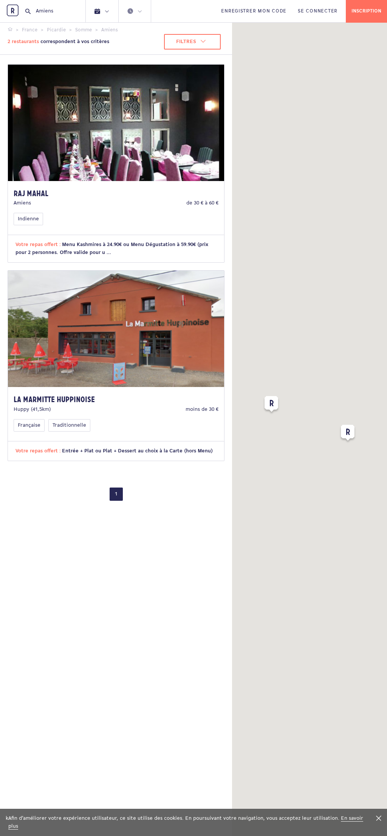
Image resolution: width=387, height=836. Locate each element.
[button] (347, 434)
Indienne (28, 219)
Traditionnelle (69, 425)
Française (29, 425)
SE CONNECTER (317, 11)
